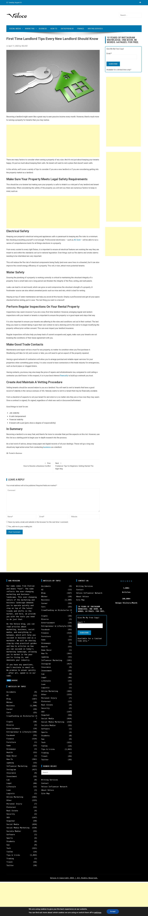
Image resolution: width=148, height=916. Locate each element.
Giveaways (11, 749)
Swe (8, 845)
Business (43, 29)
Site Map (45, 793)
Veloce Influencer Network (54, 787)
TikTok (9, 852)
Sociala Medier (13, 831)
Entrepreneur (67, 29)
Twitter (10, 865)
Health (9, 752)
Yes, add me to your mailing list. (20, 527)
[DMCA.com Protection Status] (12, 680)
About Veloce (47, 790)
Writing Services (95, 29)
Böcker (9, 702)
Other (9, 800)
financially (64, 375)
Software (10, 835)
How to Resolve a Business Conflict (37, 464)
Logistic (10, 793)
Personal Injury (14, 804)
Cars (8, 712)
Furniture (11, 742)
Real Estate (12, 811)
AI (7, 695)
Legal (9, 783)
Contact (45, 783)
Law (8, 780)
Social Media (15, 29)
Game (8, 746)
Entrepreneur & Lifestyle (18, 732)
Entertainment (13, 728)
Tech (8, 848)
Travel (9, 862)
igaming (10, 763)
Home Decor (11, 756)
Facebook (10, 735)
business (47, 447)
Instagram (11, 770)
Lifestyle (11, 787)
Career (9, 709)
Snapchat (10, 821)
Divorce (10, 725)
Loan (8, 790)
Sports (9, 838)
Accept (112, 911)
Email (109, 53)
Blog (8, 699)
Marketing (30, 29)
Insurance (11, 773)
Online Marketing (14, 797)
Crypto (9, 722)
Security (10, 814)
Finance (80, 29)
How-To (54, 29)
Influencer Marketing (16, 766)
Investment (11, 776)
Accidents (11, 692)
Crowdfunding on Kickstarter (20, 716)
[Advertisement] (53, 141)
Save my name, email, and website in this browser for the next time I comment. (38, 522)
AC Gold (77, 240)
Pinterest (11, 807)
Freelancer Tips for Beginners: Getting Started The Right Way (74, 466)
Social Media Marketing (17, 828)
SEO (8, 817)
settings (97, 912)
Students (10, 841)
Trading (10, 859)
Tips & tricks (13, 855)
